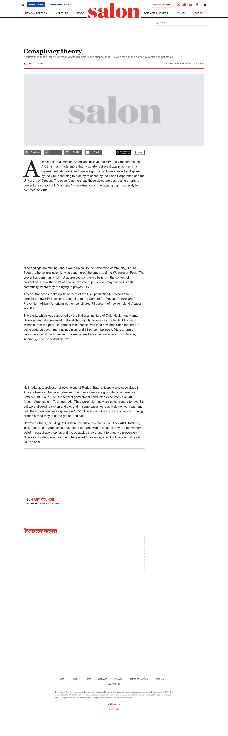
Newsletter (162, 5)
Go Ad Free (114, 684)
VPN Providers (114, 704)
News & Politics (36, 13)
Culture (62, 13)
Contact (102, 679)
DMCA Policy (114, 709)
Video (199, 13)
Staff (88, 679)
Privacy (118, 679)
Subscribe (36, 5)
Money (181, 13)
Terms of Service (139, 679)
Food (80, 13)
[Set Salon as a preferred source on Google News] (124, 152)
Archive (159, 679)
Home (61, 679)
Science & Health (156, 13)
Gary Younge (35, 64)
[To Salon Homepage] (114, 10)
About (75, 679)
